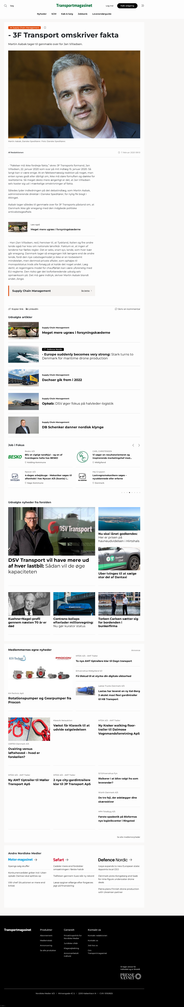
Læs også (35, 224)
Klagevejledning (71, 948)
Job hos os (93, 945)
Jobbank (82, 14)
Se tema (85, 290)
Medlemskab (46, 940)
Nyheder (42, 14)
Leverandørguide (101, 14)
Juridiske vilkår (71, 943)
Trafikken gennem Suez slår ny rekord (73, 876)
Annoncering (46, 945)
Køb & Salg (67, 14)
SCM (53, 14)
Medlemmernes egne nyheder (30, 649)
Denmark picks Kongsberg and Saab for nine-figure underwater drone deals (118, 879)
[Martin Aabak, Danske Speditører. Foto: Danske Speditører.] (74, 94)
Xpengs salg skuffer (18, 866)
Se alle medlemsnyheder (128, 837)
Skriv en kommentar (129, 309)
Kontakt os (93, 940)
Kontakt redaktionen (97, 935)
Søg (12, 6)
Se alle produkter (48, 950)
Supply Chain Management (26, 27)
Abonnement (46, 935)
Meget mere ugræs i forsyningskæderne (56, 229)
